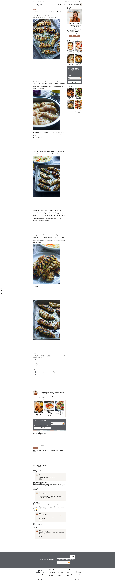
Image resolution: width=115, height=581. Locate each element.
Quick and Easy (52, 572)
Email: (51, 442)
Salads (59, 574)
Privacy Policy (69, 574)
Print (64, 355)
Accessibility (77, 574)
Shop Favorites (78, 571)
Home (34, 7)
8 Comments (40, 15)
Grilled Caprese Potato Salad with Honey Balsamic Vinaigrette (59, 413)
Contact (67, 575)
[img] (79, 1)
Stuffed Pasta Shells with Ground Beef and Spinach (78, 111)
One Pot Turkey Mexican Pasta (79, 64)
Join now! (42, 427)
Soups (50, 574)
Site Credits (46, 579)
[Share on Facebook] (1, 288)
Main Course (60, 572)
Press (67, 572)
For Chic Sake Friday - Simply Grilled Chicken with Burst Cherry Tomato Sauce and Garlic (49, 413)
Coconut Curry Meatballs (70, 98)
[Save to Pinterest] (1, 291)
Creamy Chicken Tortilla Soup (70, 110)
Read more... (44, 397)
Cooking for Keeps (40, 5)
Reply (34, 471)
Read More (77, 31)
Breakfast (60, 571)
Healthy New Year (39, 1)
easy (37, 7)
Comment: (35, 437)
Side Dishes (51, 575)
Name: (34, 442)
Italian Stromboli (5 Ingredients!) (79, 52)
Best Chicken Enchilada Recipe (70, 52)
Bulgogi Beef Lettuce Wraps (78, 98)
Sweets (59, 575)
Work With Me (78, 572)
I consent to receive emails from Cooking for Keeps (42, 425)
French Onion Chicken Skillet (70, 64)
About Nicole (68, 571)
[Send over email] (1, 293)
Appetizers (51, 571)
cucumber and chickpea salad (54, 240)
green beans (42, 240)
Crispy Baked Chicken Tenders (38, 415)
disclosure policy (53, 17)
